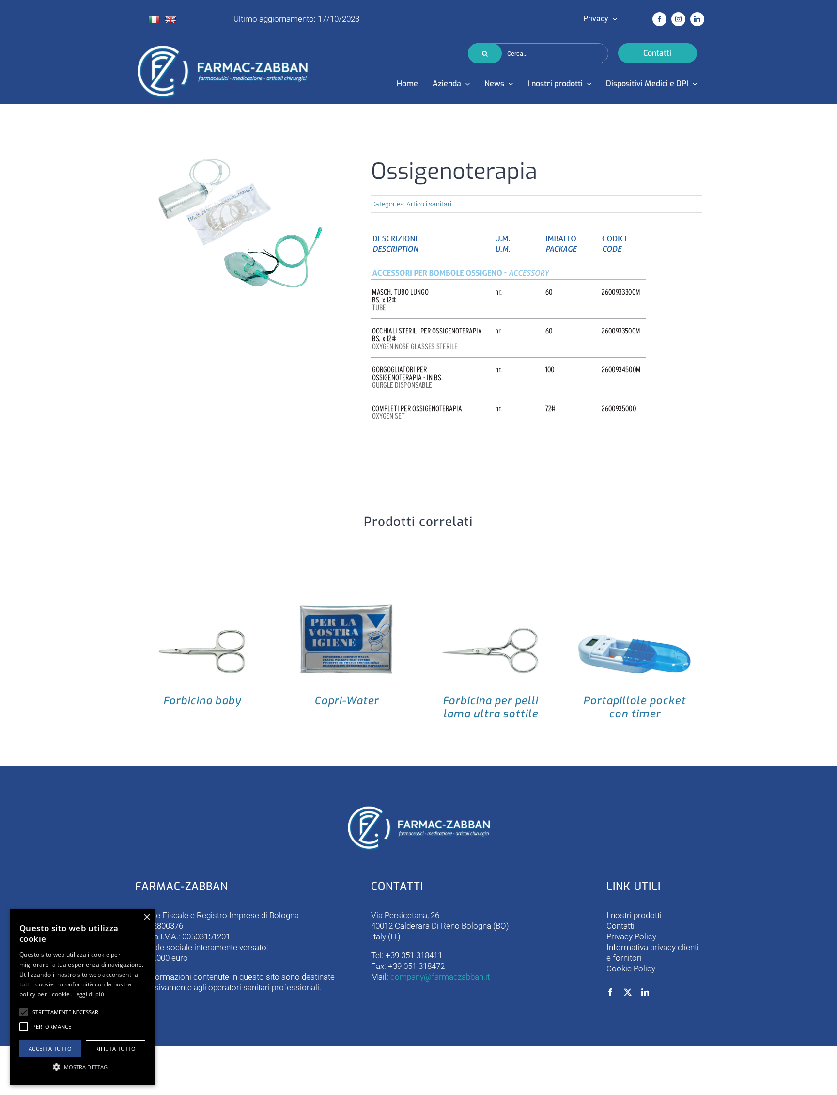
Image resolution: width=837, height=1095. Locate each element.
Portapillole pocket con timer (634, 707)
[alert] (82, 997)
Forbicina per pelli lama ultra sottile (490, 707)
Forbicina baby (202, 701)
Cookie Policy (630, 968)
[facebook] (659, 19)
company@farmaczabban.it (440, 977)
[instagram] (678, 19)
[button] (23, 1012)
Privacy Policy (631, 936)
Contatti (620, 926)
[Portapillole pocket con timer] (634, 577)
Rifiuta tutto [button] (115, 1048)
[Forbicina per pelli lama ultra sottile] (490, 577)
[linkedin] (697, 19)
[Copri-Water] (346, 577)
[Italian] (154, 20)
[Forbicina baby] (202, 577)
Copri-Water (346, 701)
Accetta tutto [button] (50, 1048)
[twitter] (628, 992)
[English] (170, 20)
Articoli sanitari (428, 204)
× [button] (146, 917)
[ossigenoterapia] (242, 223)
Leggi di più (88, 994)
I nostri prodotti (634, 915)
